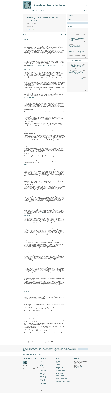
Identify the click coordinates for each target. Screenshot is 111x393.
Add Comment (63, 34)
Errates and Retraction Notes (60, 367)
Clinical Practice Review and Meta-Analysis (63, 381)
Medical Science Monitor (60, 377)
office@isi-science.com (79, 366)
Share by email (70, 19)
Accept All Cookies (83, 349)
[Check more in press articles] (85, 57)
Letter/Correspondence (43, 377)
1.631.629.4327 (78, 365)
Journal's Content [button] (33, 10)
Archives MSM (58, 364)
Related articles (70, 15)
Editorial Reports (42, 371)
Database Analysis (43, 376)
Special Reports (42, 380)
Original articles (42, 373)
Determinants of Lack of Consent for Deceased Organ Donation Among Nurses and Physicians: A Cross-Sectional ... (77, 52)
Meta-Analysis (42, 367)
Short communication (43, 370)
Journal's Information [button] (50, 10)
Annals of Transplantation (60, 375)
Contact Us (85, 5)
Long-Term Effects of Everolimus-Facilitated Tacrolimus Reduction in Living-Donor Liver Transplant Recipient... (76, 79)
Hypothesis (41, 361)
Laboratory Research (43, 362)
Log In (81, 10)
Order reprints (70, 16)
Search (85, 10)
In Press (57, 362)
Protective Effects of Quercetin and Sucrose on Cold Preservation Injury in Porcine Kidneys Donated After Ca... (77, 39)
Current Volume (58, 361)
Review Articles (42, 368)
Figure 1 (34, 195)
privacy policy (60, 350)
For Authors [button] (41, 10)
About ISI (57, 368)
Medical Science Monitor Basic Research (62, 380)
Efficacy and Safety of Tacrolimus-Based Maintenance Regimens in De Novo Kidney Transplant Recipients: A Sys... (76, 72)
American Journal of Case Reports (61, 378)
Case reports (42, 374)
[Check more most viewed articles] (85, 90)
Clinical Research (42, 365)
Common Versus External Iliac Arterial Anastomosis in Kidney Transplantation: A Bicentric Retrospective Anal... (77, 32)
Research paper (42, 379)
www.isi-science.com (79, 367)
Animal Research (42, 364)
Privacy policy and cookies (60, 370)
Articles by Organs (59, 365)
